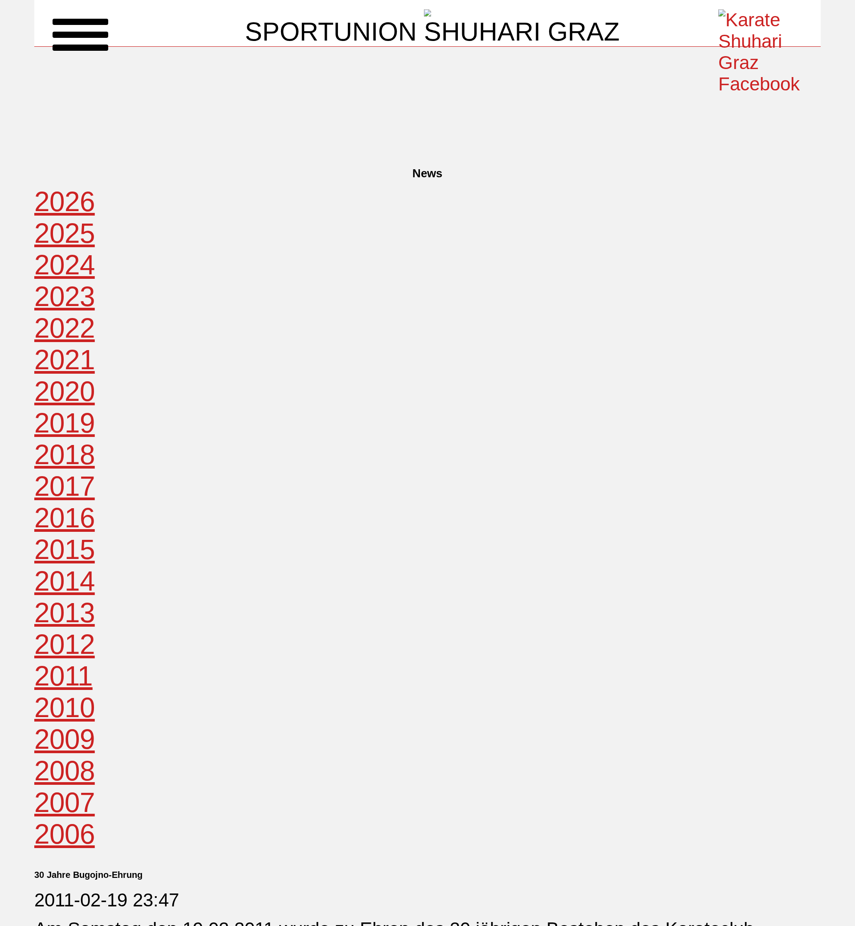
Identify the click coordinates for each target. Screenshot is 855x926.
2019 (64, 423)
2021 (64, 359)
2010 (64, 707)
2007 (64, 802)
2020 (64, 391)
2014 (64, 581)
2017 (64, 486)
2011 (63, 676)
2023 (64, 296)
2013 (64, 612)
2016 (64, 517)
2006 (64, 834)
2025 (64, 233)
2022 (64, 328)
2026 (64, 201)
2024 (64, 264)
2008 (64, 770)
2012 (64, 644)
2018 (64, 454)
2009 (64, 739)
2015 (64, 549)
